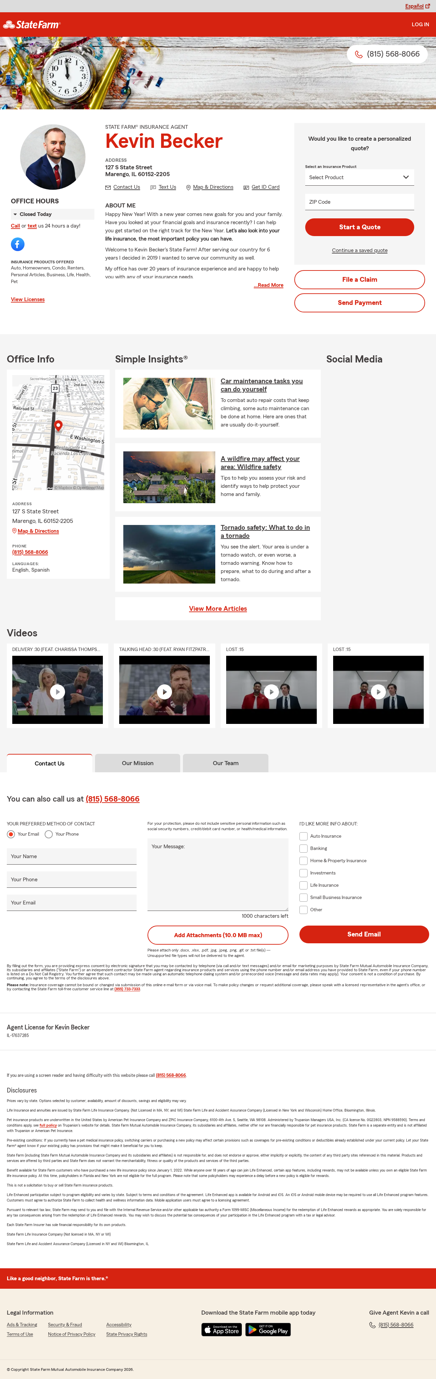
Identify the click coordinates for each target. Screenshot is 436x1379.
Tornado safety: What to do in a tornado (265, 531)
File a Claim (359, 279)
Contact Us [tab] (49, 763)
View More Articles (218, 608)
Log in (420, 24)
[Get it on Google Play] (268, 1329)
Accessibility (118, 1324)
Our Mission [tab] (138, 763)
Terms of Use (20, 1334)
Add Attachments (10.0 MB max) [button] (218, 935)
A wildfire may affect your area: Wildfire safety (260, 462)
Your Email (28, 834)
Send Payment (360, 302)
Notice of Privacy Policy (71, 1334)
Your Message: (168, 846)
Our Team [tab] (226, 763)
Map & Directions (38, 531)
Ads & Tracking (22, 1324)
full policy (48, 1125)
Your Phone (67, 834)
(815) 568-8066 (30, 552)
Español (414, 6)
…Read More (268, 285)
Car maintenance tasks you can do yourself (262, 385)
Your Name (24, 856)
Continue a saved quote (360, 250)
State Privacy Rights (126, 1334)
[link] (32, 24)
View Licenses (28, 299)
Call (15, 226)
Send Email (364, 934)
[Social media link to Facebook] (18, 244)
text (32, 226)
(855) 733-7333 (127, 989)
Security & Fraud (65, 1324)
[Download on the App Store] (221, 1329)
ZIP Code (319, 202)
